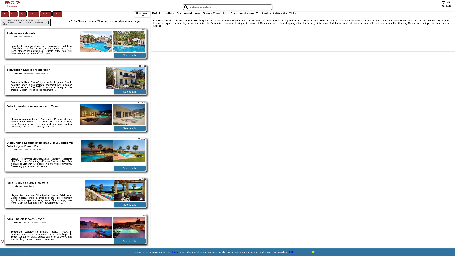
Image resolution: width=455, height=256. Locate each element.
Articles (57, 14)
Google (174, 252)
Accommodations (14, 14)
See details (129, 55)
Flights (22, 14)
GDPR (292, 252)
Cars (33, 14)
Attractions (45, 14)
